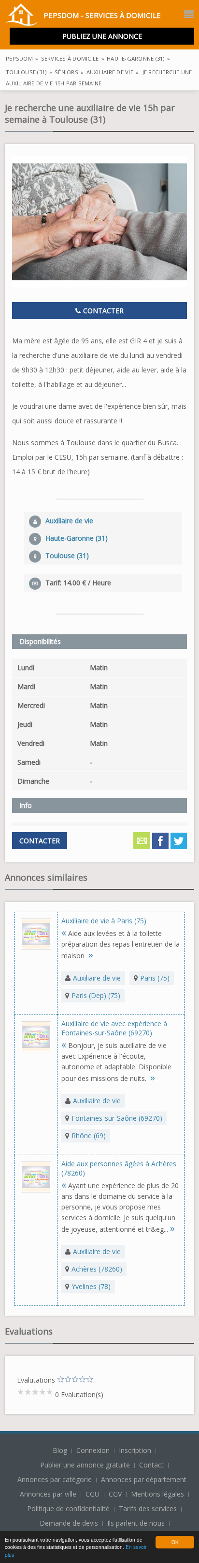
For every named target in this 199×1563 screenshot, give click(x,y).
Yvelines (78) (91, 1286)
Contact (152, 1464)
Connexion (94, 1450)
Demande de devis (69, 1523)
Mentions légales (157, 1494)
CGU (92, 1494)
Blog (61, 1450)
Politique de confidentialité (68, 1508)
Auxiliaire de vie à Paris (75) (103, 920)
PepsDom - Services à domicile (102, 15)
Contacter (102, 310)
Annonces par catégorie (54, 1479)
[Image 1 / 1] (99, 222)
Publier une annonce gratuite (86, 1464)
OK (175, 1542)
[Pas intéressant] (60, 1379)
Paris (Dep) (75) (95, 995)
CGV (115, 1494)
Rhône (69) (88, 1135)
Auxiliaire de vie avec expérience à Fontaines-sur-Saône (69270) (114, 1028)
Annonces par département (143, 1479)
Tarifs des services (148, 1508)
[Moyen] (64, 1379)
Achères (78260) (96, 1268)
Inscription (136, 1450)
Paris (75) (155, 978)
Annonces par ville (48, 1494)
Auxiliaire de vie (97, 978)
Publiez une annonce (102, 36)
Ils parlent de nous (136, 1523)
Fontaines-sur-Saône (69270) (116, 1118)
